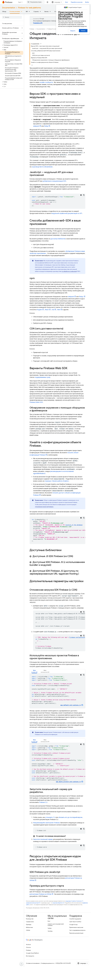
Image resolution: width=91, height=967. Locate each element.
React (47, 310)
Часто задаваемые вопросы (77, 930)
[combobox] (35, 2)
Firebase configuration (77, 637)
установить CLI (50, 817)
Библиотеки (29, 927)
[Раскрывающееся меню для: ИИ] (30, 11)
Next (58, 310)
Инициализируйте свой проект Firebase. (46, 823)
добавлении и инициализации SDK (54, 181)
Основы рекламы (14, 11)
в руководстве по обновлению (42, 167)
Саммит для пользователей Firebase (56, 924)
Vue (53, 310)
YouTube (50, 931)
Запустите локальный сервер (43, 839)
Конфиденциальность (47, 963)
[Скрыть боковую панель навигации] (21, 964)
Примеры (28, 924)
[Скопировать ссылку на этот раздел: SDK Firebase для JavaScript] (62, 872)
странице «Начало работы (57, 481)
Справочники (30, 921)
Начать (83, 30)
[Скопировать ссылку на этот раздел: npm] (36, 278)
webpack (36, 126)
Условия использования (33, 963)
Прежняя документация (76, 933)
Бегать (47, 11)
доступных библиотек (58, 239)
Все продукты (30, 956)
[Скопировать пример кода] (83, 195)
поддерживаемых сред (42, 377)
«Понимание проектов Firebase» (44, 506)
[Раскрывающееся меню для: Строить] (41, 11)
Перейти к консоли (76, 2)
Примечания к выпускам (76, 927)
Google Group (73, 924)
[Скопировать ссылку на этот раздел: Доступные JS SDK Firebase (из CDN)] (75, 556)
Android (28, 944)
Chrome (28, 947)
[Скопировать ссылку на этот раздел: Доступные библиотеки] (64, 550)
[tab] (34, 671)
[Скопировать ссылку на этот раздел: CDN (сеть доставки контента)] (65, 329)
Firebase (32, 29)
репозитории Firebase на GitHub (40, 894)
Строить (36, 11)
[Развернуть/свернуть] (41, 44)
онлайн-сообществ (46, 82)
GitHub (28, 930)
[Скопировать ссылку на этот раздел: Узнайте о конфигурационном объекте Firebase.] (43, 446)
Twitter (50, 928)
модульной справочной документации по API (67, 213)
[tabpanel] (57, 690)
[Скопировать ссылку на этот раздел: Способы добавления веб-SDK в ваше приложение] (48, 224)
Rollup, (81, 297)
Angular (39, 310)
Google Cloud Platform (32, 953)
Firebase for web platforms (29, 8)
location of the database (73, 525)
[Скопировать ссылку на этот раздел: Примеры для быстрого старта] (65, 886)
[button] (10, 28)
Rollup (46, 126)
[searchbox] (12, 17)
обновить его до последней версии (70, 817)
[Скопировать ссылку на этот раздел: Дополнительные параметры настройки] (31, 585)
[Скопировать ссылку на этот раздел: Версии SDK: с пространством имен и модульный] (46, 97)
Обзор (4, 11)
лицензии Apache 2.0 (58, 903)
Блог (66, 2)
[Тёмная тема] (81, 195)
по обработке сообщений (69, 271)
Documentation (8, 8)
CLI (43, 802)
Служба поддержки (75, 919)
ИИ (27, 11)
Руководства (29, 919)
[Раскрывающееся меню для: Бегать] (51, 11)
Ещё (19, 2)
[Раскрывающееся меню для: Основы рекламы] (22, 11)
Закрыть (72, 31)
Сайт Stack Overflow (75, 921)
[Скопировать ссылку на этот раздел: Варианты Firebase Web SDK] (69, 368)
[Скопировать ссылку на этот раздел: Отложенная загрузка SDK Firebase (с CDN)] (79, 590)
